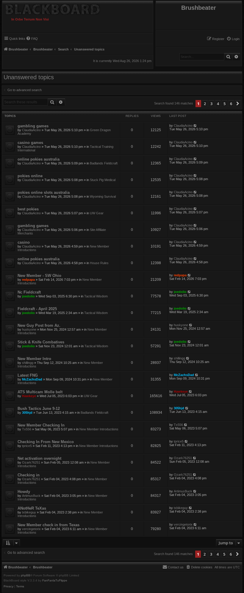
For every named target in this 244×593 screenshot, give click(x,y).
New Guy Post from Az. (39, 325)
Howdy (24, 491)
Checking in (29, 475)
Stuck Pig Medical (102, 180)
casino (24, 242)
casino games (30, 142)
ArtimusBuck (31, 495)
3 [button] (211, 103)
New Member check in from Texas (48, 525)
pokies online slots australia (44, 192)
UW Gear (97, 213)
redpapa (28, 279)
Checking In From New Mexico (46, 442)
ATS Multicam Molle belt (40, 392)
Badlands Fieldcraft (104, 163)
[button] (238, 103)
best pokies (28, 209)
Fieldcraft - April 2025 (37, 309)
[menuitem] (233, 38)
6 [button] (231, 103)
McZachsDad (32, 379)
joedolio (28, 296)
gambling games (33, 126)
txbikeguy (29, 512)
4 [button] (218, 103)
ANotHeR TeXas (32, 508)
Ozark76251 (31, 462)
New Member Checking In (41, 425)
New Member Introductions (98, 429)
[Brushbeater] (63, 8)
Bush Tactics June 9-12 (39, 408)
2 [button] (205, 103)
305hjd (27, 412)
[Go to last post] (195, 125)
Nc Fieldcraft (29, 292)
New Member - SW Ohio (39, 275)
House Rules (99, 263)
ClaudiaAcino (31, 130)
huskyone (29, 329)
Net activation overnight (39, 458)
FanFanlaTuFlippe (54, 580)
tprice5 (27, 446)
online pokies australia (39, 159)
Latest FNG (28, 375)
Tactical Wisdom (96, 296)
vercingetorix (31, 529)
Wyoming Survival (103, 196)
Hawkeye (29, 396)
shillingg (27, 362)
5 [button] (224, 103)
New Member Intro (34, 358)
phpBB (25, 575)
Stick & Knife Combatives (41, 342)
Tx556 (26, 429)
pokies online (30, 176)
